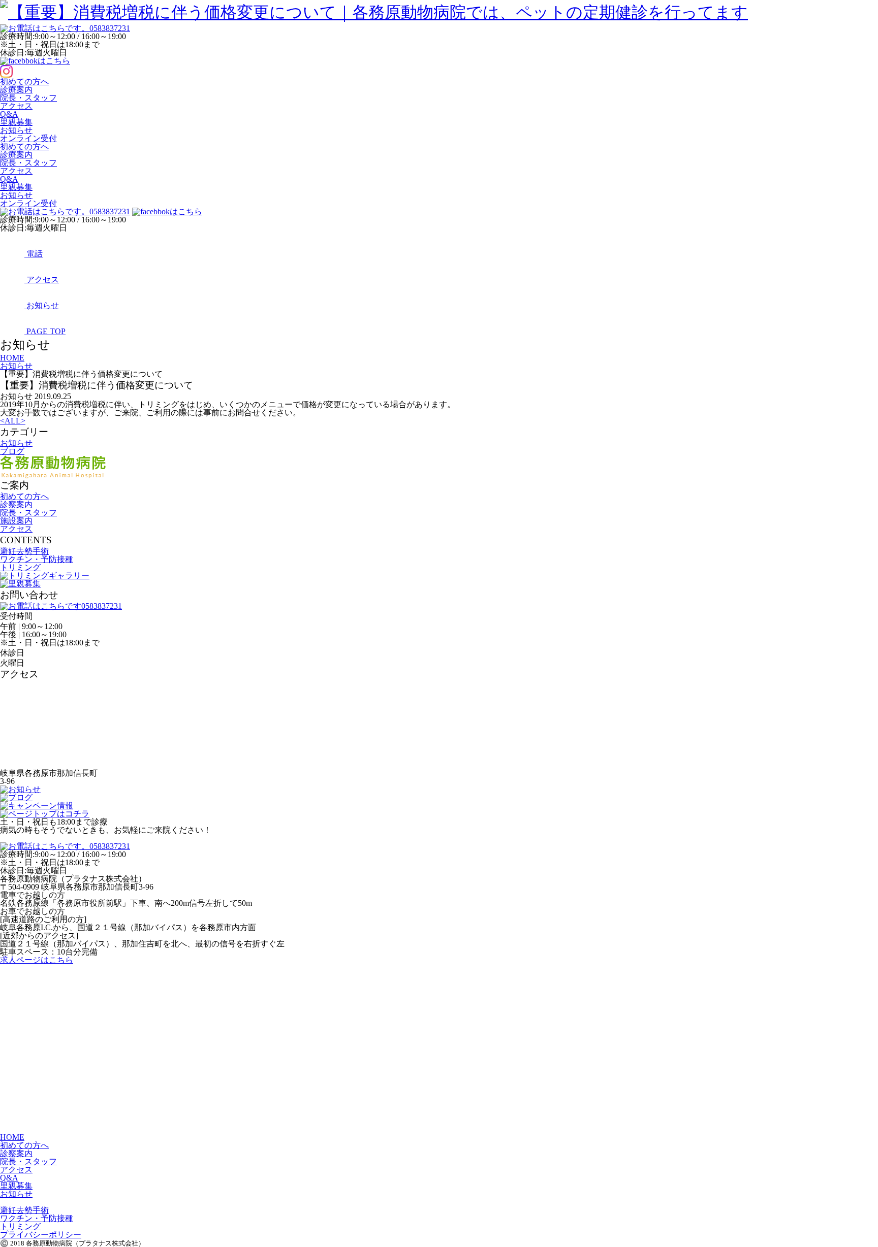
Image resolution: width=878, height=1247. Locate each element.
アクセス (16, 106)
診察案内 (16, 504)
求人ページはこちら (36, 960)
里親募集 (16, 122)
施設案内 (16, 520)
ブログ (12, 451)
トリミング (20, 567)
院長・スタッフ (28, 97)
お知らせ (16, 130)
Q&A (9, 114)
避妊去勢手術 (24, 551)
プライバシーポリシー (40, 1234)
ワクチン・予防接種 (36, 559)
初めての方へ (24, 81)
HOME (12, 1137)
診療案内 (16, 89)
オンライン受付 (28, 138)
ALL (13, 420)
